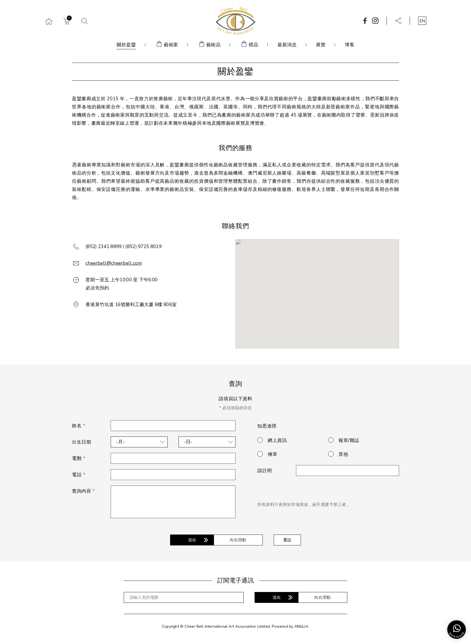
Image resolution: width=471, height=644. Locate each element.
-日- (188, 442)
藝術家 (171, 45)
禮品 (253, 45)
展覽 (320, 45)
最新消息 (287, 45)
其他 (343, 454)
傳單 (272, 454)
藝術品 (213, 45)
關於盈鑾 (126, 45)
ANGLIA (301, 626)
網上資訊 (277, 440)
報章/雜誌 (349, 440)
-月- (120, 442)
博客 (349, 45)
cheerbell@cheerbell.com (114, 263)
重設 (287, 540)
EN (422, 21)
